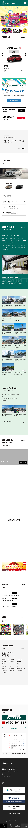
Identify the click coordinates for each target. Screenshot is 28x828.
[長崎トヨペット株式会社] (8, 3)
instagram (3, 782)
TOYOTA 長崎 (7, 763)
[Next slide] (25, 54)
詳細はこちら (14, 728)
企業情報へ (23, 648)
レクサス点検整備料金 (14, 813)
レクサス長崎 (14, 807)
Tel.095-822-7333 (6, 776)
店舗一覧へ (23, 227)
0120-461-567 (8, 774)
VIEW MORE (22, 37)
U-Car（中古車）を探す (7, 421)
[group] (14, 20)
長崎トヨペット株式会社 (10, 769)
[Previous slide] (2, 54)
